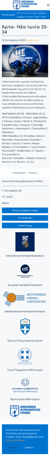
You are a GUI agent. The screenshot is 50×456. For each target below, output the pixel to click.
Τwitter (37, 17)
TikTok (43, 17)
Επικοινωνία (8, 14)
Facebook (42, 13)
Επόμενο (32, 172)
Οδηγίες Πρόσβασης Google (25, 210)
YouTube (29, 17)
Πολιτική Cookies (15, 440)
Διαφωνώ (29, 447)
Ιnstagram (21, 17)
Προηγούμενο (19, 172)
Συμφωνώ (13, 447)
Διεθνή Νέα (33, 40)
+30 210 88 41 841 (25, 218)
